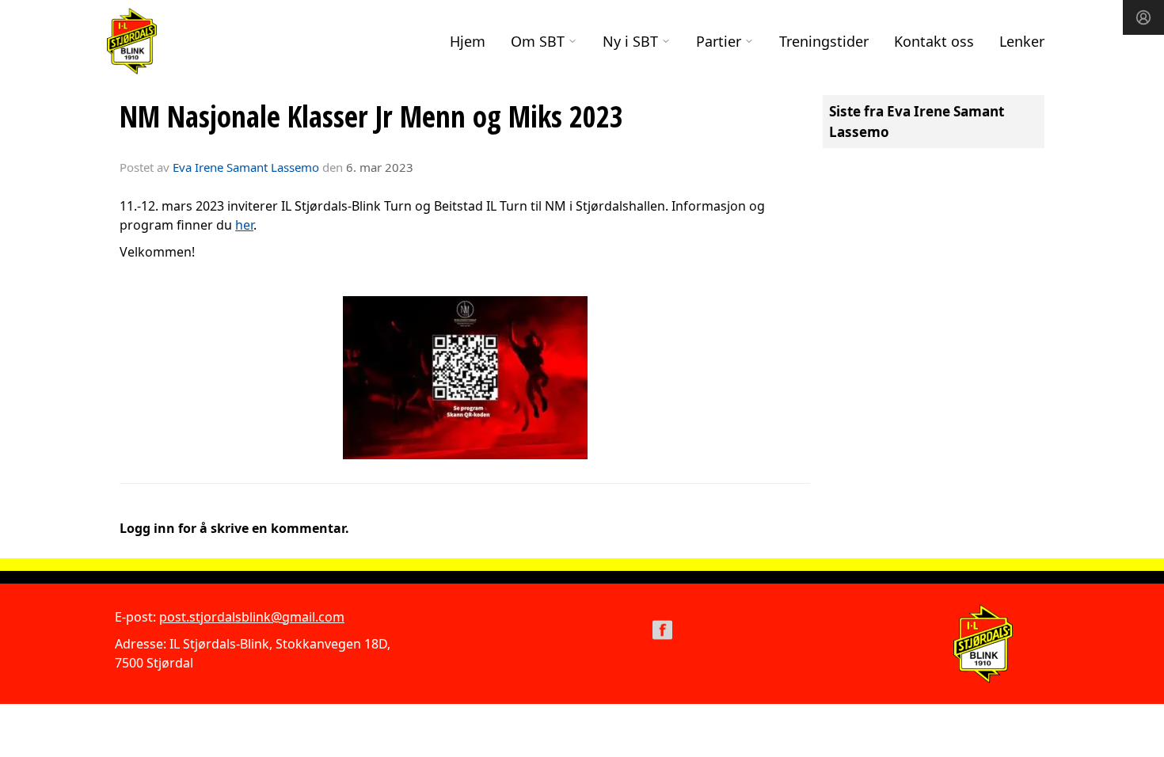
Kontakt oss (934, 41)
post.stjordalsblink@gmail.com (251, 617)
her (244, 225)
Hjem (467, 41)
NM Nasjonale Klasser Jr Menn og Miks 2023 (371, 116)
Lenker (1021, 41)
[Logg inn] (1143, 17)
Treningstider (824, 41)
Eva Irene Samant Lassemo (246, 167)
